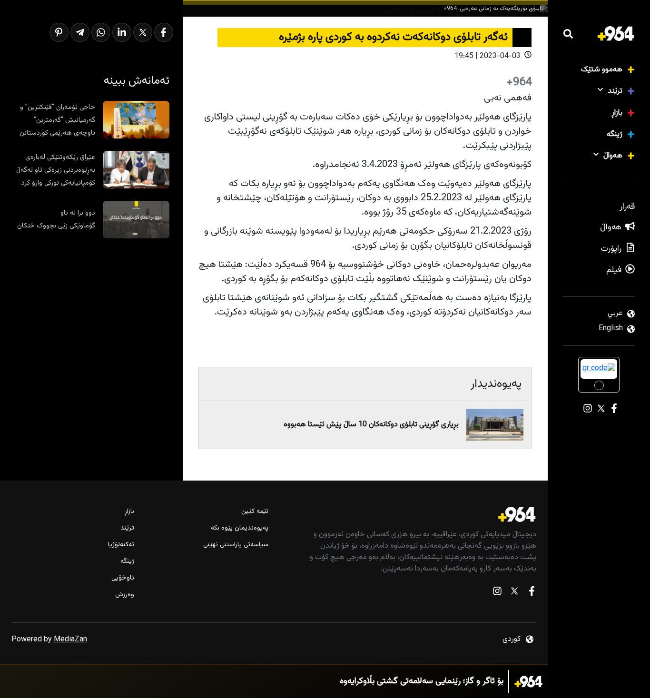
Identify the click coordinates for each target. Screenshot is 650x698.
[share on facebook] (163, 32)
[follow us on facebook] (531, 593)
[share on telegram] (79, 32)
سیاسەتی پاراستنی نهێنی (235, 545)
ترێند (615, 91)
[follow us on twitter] (514, 593)
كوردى (511, 639)
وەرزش (124, 595)
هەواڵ (612, 156)
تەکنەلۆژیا (121, 545)
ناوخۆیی (122, 578)
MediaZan (70, 640)
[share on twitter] (142, 32)
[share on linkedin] (121, 32)
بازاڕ (616, 113)
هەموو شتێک (601, 70)
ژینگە (614, 134)
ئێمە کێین (254, 512)
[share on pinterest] (59, 32)
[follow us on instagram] (497, 593)
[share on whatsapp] (100, 32)
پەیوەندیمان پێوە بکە (239, 528)
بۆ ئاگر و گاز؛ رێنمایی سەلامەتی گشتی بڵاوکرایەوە (421, 681)
